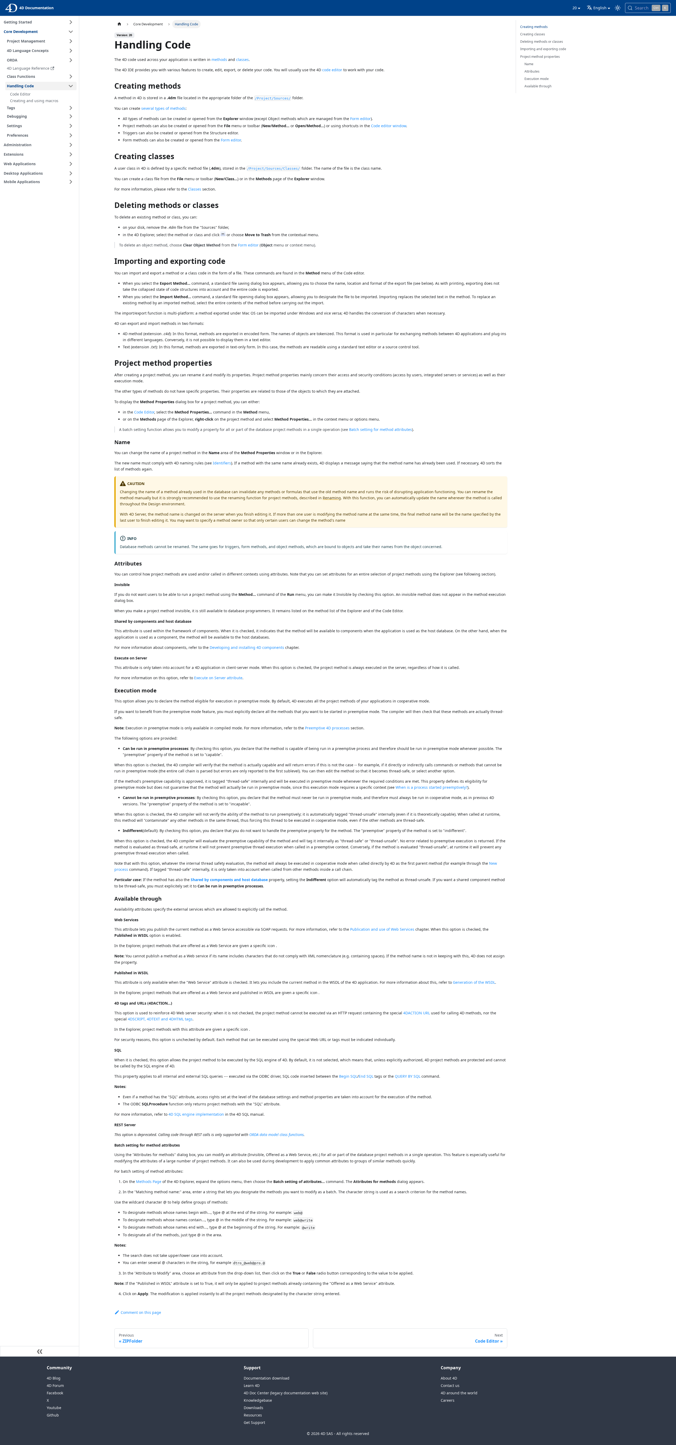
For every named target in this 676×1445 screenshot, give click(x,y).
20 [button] (574, 7)
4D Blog (53, 1378)
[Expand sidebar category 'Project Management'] (71, 41)
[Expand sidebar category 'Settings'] (71, 126)
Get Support (254, 1422)
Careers (447, 1400)
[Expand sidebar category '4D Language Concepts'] (71, 50)
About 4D (449, 1378)
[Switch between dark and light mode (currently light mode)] (617, 8)
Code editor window (388, 125)
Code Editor (144, 412)
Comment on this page (141, 1312)
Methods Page (148, 1181)
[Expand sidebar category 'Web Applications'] (71, 164)
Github (53, 1415)
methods (219, 59)
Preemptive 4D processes (327, 727)
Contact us (450, 1385)
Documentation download (266, 1378)
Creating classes (532, 34)
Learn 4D (252, 1385)
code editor (332, 69)
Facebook (55, 1392)
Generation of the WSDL (474, 982)
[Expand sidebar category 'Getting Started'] (71, 22)
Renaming (332, 497)
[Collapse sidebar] (39, 1351)
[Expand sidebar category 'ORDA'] (71, 60)
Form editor (360, 118)
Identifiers (222, 462)
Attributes (531, 71)
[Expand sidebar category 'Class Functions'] (71, 76)
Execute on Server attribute (218, 677)
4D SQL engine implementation (196, 1114)
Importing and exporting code (543, 49)
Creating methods (534, 27)
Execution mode (536, 79)
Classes (194, 189)
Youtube (54, 1407)
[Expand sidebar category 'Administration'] (71, 145)
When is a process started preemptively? (431, 787)
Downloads (253, 1407)
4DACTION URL (416, 1012)
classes (242, 59)
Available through (538, 86)
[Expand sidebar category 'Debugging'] (71, 116)
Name (528, 64)
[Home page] (119, 24)
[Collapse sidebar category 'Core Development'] (71, 31)
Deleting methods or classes (541, 41)
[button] (41, 108)
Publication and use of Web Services (382, 929)
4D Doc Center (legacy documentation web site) (285, 1392)
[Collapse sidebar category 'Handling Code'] (71, 86)
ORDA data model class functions (276, 1134)
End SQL (366, 1076)
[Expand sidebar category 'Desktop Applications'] (71, 173)
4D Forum (55, 1385)
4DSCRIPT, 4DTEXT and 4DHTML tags (160, 1018)
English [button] (600, 7)
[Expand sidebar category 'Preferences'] (71, 135)
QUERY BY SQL (407, 1076)
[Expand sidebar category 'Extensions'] (71, 154)
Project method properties (540, 56)
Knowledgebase (258, 1400)
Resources (253, 1415)
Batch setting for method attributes (380, 429)
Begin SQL (348, 1076)
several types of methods (163, 108)
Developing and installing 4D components (247, 647)
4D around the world (459, 1392)
